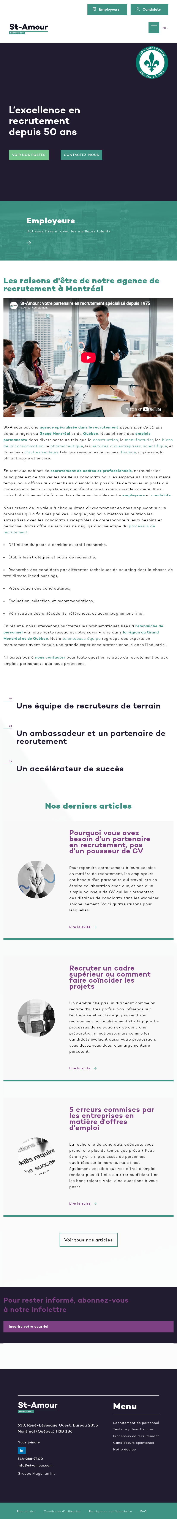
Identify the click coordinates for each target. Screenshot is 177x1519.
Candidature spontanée (133, 1442)
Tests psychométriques (133, 1429)
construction (105, 440)
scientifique (155, 446)
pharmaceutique (67, 446)
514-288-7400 (30, 1458)
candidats (161, 495)
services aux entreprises (116, 446)
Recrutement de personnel (136, 1423)
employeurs (133, 495)
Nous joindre (29, 1442)
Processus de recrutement (136, 1436)
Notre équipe (124, 1449)
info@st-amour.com (35, 1465)
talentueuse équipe (82, 638)
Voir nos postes (29, 155)
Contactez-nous (81, 155)
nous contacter (50, 657)
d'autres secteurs (41, 452)
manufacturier (139, 440)
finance (128, 452)
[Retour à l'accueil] (29, 27)
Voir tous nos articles (88, 1239)
